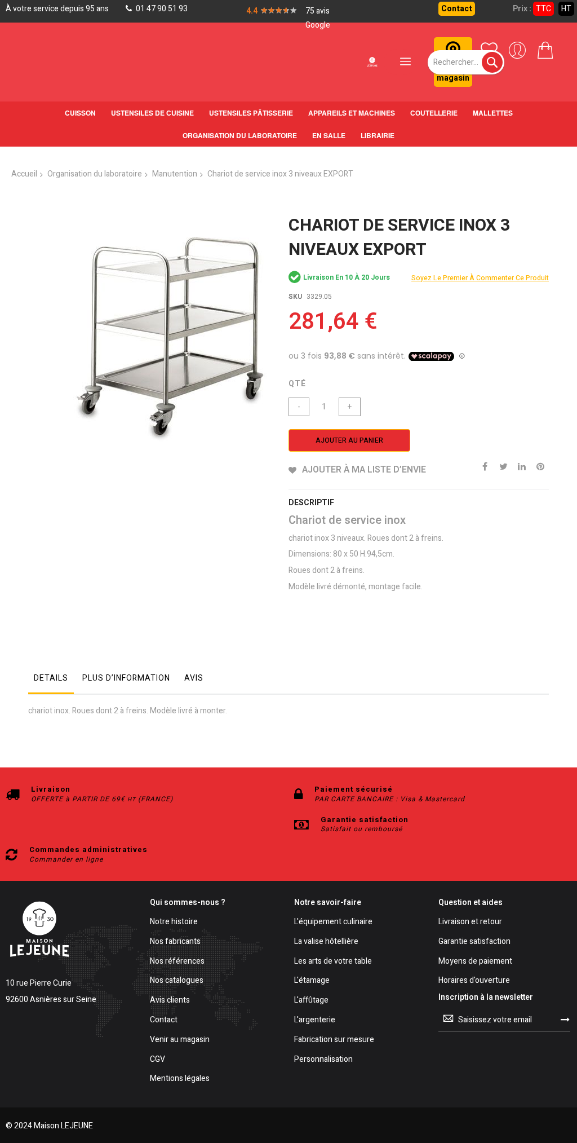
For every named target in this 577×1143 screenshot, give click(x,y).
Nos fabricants (175, 942)
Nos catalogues (176, 981)
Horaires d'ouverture (474, 981)
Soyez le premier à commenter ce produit (480, 278)
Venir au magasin (180, 1040)
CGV (157, 1059)
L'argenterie (314, 1020)
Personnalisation (323, 1059)
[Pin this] (540, 465)
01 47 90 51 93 (161, 9)
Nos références (177, 961)
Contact (456, 9)
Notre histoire (174, 922)
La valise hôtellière (326, 942)
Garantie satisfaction (474, 942)
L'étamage (312, 981)
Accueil (24, 174)
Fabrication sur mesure (334, 1040)
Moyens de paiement (475, 961)
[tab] (51, 681)
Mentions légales (180, 1079)
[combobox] (466, 62)
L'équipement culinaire (333, 922)
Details (51, 678)
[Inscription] (565, 1019)
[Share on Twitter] (503, 465)
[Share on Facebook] (484, 465)
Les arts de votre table (333, 961)
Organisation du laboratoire (94, 174)
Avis (193, 678)
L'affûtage (311, 1000)
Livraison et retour (470, 922)
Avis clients (170, 1000)
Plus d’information (126, 678)
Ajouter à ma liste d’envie (364, 469)
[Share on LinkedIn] (521, 465)
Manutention (174, 174)
